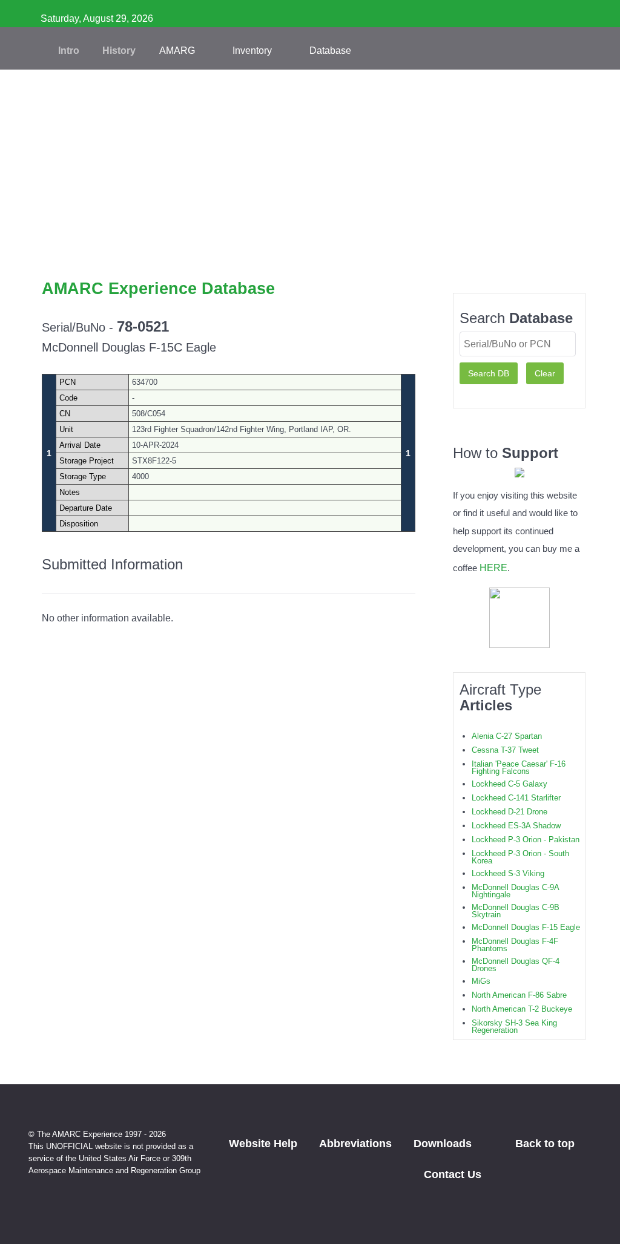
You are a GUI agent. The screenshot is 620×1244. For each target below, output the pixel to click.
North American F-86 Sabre (519, 995)
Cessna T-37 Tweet (505, 750)
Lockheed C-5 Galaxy (509, 783)
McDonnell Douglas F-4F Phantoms (515, 945)
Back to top (546, 1144)
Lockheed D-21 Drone (509, 811)
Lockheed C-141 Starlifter (516, 797)
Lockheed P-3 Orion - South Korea (520, 857)
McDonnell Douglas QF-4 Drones (515, 965)
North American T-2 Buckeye (522, 1008)
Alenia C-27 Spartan (507, 736)
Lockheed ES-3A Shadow (516, 825)
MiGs (481, 981)
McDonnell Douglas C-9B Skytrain (515, 911)
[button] (310, 260)
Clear (545, 373)
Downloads (443, 1144)
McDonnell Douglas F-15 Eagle (526, 927)
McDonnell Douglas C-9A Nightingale (515, 891)
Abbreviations (355, 1144)
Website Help (263, 1144)
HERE (493, 567)
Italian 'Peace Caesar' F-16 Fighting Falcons (519, 767)
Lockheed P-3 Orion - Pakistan (525, 839)
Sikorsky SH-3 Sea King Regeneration (514, 1026)
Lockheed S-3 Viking (508, 873)
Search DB (488, 373)
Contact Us (452, 1174)
